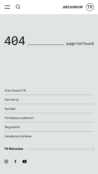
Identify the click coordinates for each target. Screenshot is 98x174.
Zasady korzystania (18, 136)
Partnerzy (12, 99)
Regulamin (12, 127)
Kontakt (10, 109)
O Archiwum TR (15, 90)
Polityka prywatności (19, 118)
